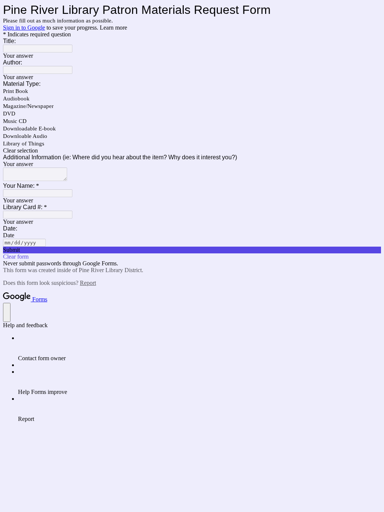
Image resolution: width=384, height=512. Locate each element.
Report (88, 283)
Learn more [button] (113, 27)
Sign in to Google (24, 27)
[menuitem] (199, 348)
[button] (192, 150)
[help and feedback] (6, 312)
